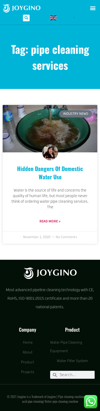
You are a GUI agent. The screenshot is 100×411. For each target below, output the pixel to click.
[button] (92, 8)
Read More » (50, 221)
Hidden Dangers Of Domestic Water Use (50, 172)
